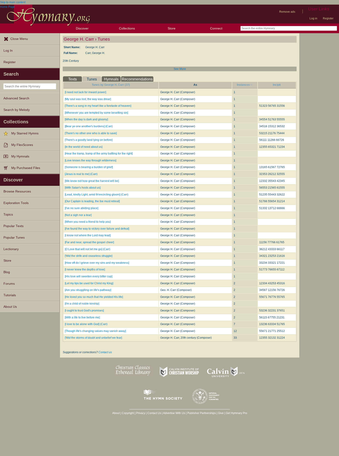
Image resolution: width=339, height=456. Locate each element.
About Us (10, 306)
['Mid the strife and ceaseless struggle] (88, 256)
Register (328, 18)
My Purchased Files (25, 168)
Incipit (277, 84)
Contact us (105, 352)
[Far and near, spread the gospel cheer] (89, 242)
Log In (8, 50)
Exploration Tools (16, 203)
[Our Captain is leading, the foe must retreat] (92, 201)
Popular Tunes (14, 237)
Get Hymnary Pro (236, 413)
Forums (9, 283)
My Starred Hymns (25, 133)
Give (221, 413)
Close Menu (19, 39)
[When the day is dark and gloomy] (86, 119)
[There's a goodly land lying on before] (89, 140)
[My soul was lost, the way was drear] (88, 99)
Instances (243, 84)
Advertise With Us (174, 413)
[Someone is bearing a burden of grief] (89, 167)
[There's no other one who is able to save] (91, 133)
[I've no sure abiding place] (81, 208)
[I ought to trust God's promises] (84, 310)
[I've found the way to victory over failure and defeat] (97, 228)
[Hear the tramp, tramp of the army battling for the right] (99, 153)
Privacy (140, 413)
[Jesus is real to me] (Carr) (81, 174)
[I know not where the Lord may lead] (88, 235)
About (116, 413)
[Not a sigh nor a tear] (78, 215)
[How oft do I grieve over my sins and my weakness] (97, 262)
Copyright (128, 413)
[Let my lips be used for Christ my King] (89, 283)
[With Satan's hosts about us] (83, 187)
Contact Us (154, 413)
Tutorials (9, 295)
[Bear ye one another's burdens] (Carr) (89, 126)
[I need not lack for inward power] (85, 92)
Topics (8, 214)
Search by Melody (16, 110)
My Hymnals (20, 156)
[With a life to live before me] (82, 317)
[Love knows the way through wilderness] (90, 160)
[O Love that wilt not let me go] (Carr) (87, 249)
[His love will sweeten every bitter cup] (88, 276)
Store (171, 28)
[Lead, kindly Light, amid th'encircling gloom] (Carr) (96, 194)
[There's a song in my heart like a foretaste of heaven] (98, 105)
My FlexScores (22, 145)
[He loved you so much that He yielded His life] (94, 297)
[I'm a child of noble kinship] (82, 303)
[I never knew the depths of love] (85, 269)
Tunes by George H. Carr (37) (111, 84)
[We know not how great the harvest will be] (92, 181)
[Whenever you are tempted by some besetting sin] (96, 112)
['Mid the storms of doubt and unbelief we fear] (93, 337)
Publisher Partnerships (201, 413)
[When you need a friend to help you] (88, 221)
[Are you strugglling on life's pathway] (88, 290)
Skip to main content (12, 2)
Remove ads (287, 11)
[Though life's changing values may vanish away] (95, 331)
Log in (313, 18)
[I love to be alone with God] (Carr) (86, 324)
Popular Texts (13, 226)
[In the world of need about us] (83, 146)
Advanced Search (16, 98)
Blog (6, 272)
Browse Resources (17, 191)
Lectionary (11, 249)
